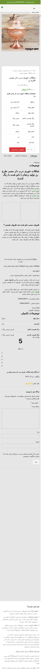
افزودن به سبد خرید (17, 149)
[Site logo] (19, 8)
